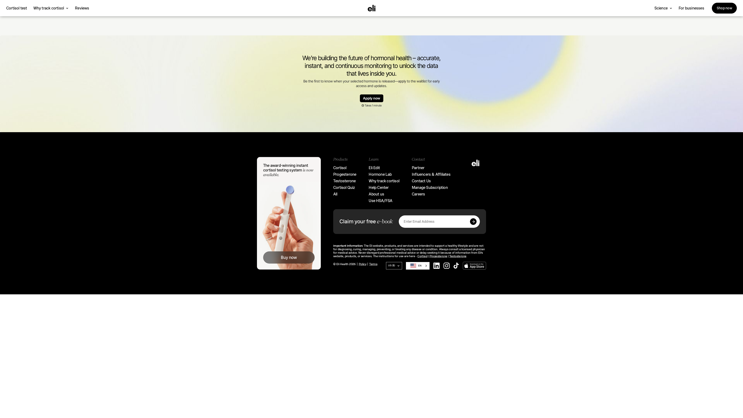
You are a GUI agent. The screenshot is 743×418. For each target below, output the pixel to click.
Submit (473, 221)
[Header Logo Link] (372, 8)
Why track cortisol (384, 181)
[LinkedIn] (436, 266)
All (335, 194)
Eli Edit (374, 167)
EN (420, 265)
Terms (373, 264)
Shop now (724, 8)
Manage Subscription (430, 187)
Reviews (82, 8)
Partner (418, 167)
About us (376, 194)
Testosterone (344, 181)
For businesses (691, 8)
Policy (362, 264)
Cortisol (340, 167)
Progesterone (344, 174)
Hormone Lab (380, 174)
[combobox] (418, 266)
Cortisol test (16, 8)
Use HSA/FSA (380, 200)
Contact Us (421, 181)
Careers (418, 194)
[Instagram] (446, 266)
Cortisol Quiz (344, 187)
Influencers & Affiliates (431, 174)
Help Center (379, 187)
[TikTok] (456, 266)
